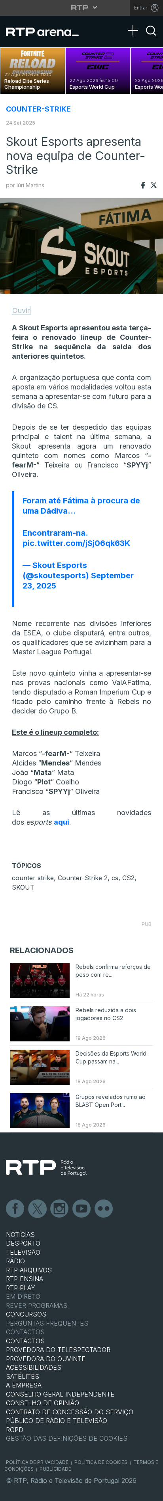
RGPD (14, 1430)
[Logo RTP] (46, 1168)
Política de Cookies (100, 1462)
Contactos (25, 1332)
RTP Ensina (24, 1279)
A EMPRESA (24, 1385)
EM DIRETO (23, 1296)
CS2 (128, 878)
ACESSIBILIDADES (33, 1367)
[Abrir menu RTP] (81, 7)
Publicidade (55, 1469)
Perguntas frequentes (47, 1323)
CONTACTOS (25, 1341)
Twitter (37, 1208)
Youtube (81, 1208)
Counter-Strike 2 (83, 878)
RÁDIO (15, 1261)
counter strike (33, 878)
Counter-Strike (38, 109)
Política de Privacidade (37, 1462)
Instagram (59, 1208)
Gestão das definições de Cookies (66, 1438)
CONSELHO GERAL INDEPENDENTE (60, 1394)
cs (115, 878)
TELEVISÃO (23, 1252)
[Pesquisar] (151, 37)
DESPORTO (23, 1243)
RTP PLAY (20, 1288)
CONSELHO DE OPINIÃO (42, 1403)
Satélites (22, 1376)
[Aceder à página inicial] (47, 31)
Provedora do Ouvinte (45, 1359)
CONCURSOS (26, 1314)
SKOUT (23, 887)
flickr (104, 1208)
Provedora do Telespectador (58, 1350)
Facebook (15, 1208)
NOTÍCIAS (20, 1234)
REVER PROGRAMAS (36, 1305)
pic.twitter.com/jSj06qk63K (76, 543)
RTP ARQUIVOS (29, 1270)
